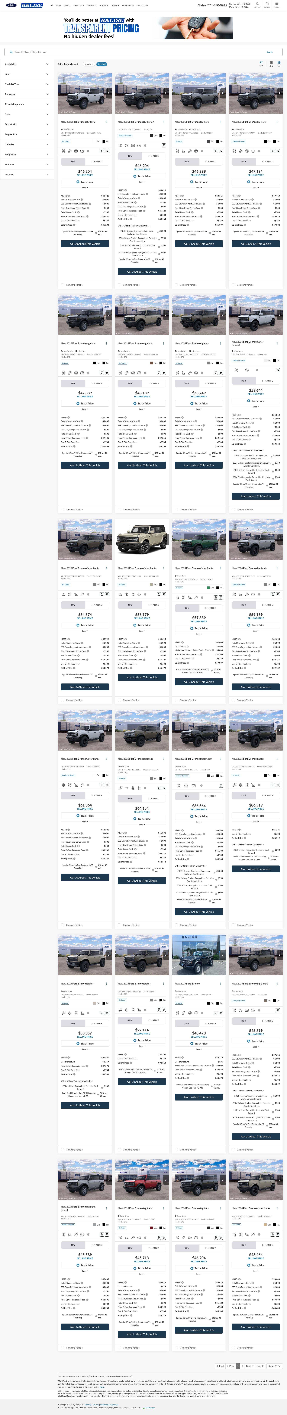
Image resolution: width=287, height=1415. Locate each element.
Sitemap (88, 1405)
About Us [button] (142, 5)
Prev (231, 1366)
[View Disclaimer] (88, 151)
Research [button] (128, 5)
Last (259, 1366)
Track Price (87, 182)
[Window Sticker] (107, 151)
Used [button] (67, 5)
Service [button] (104, 5)
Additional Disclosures (109, 1405)
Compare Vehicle (74, 284)
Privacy (96, 1405)
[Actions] (106, 121)
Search (270, 52)
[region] (85, 215)
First (221, 1366)
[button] (109, 93)
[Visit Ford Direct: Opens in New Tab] (149, 1408)
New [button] (58, 5)
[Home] (51, 5)
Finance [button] (91, 5)
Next (249, 1366)
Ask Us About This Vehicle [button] (85, 243)
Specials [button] (78, 5)
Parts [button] (115, 5)
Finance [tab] (96, 161)
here (102, 1387)
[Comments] (102, 151)
